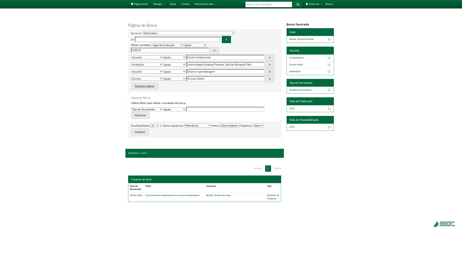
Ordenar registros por (172, 126)
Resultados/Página (140, 126)
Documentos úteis (204, 4)
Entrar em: (314, 4)
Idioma (328, 4)
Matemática (295, 71)
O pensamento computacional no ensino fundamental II (172, 195)
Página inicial (140, 4)
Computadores (296, 58)
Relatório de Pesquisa (300, 90)
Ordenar (216, 126)
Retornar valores (144, 86)
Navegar (158, 4)
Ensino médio (296, 64)
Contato (185, 4)
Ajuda (173, 4)
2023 (292, 108)
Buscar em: (136, 33)
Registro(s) (246, 126)
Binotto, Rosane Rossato (218, 195)
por (132, 39)
